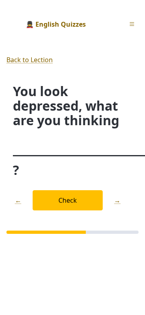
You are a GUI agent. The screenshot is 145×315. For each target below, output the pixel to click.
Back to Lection (29, 59)
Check (67, 200)
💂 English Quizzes (56, 24)
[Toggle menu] (132, 24)
